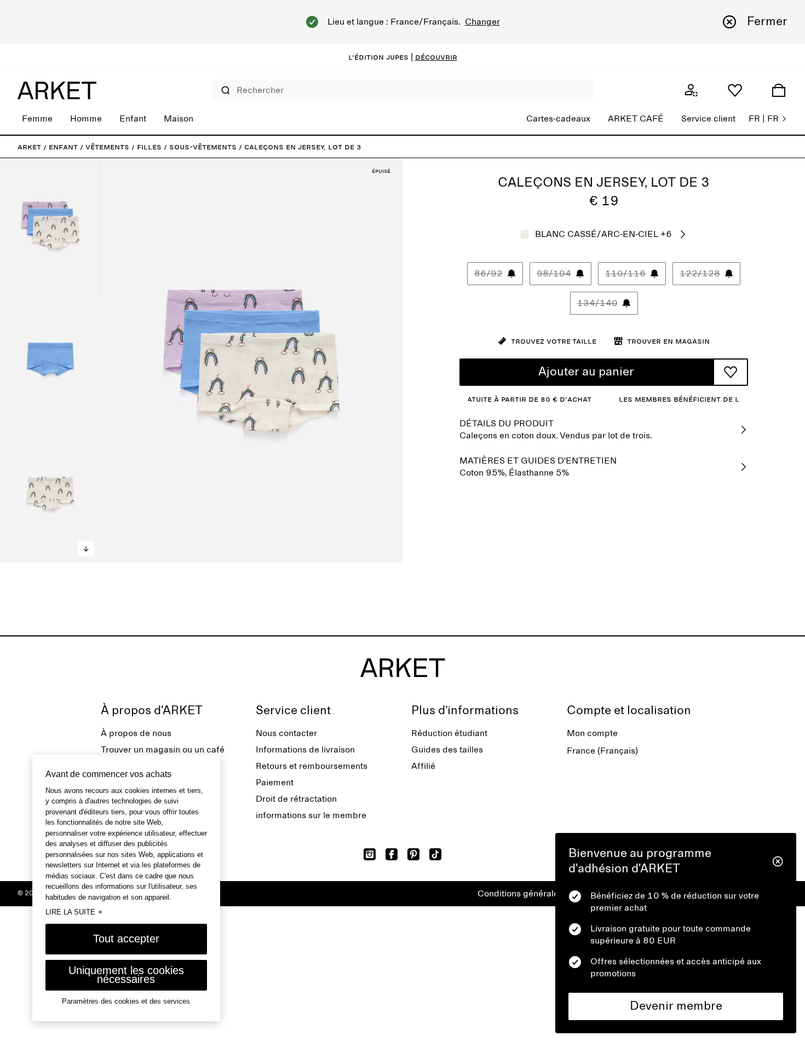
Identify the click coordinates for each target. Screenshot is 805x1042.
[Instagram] (369, 854)
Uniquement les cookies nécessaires (126, 974)
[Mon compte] (691, 90)
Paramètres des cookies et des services (126, 1001)
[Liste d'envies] (735, 90)
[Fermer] (778, 861)
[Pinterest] (413, 854)
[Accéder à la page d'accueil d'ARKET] (57, 90)
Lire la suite (73, 911)
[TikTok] (435, 854)
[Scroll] (86, 549)
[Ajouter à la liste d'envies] (730, 372)
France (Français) (602, 750)
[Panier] (778, 90)
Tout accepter (126, 939)
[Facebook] (391, 854)
